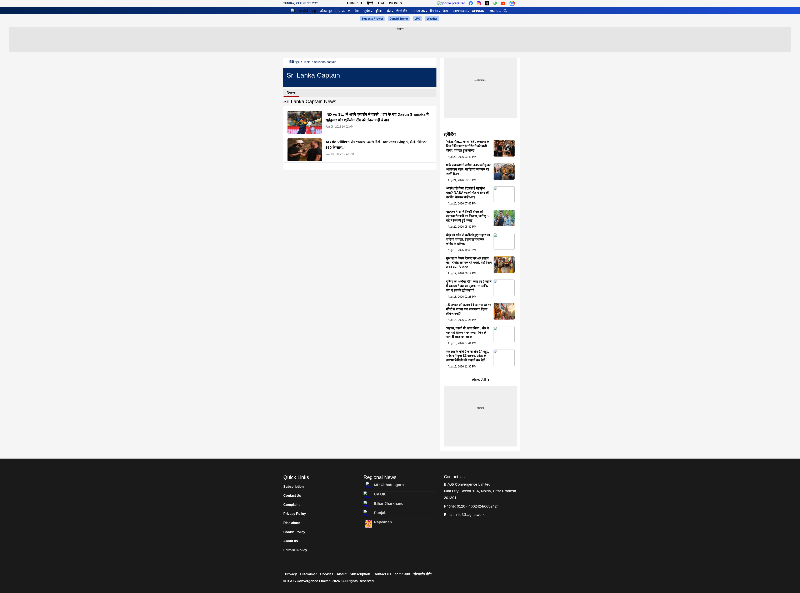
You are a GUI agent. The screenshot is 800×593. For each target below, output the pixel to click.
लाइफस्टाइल (459, 11)
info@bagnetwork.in (472, 515)
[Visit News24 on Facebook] (470, 3)
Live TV (344, 11)
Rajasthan (383, 522)
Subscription (293, 486)
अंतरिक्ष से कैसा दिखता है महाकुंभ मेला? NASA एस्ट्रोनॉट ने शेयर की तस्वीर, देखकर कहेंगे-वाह (467, 193)
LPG (417, 18)
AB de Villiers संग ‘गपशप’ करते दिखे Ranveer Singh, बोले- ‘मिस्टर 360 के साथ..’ (376, 145)
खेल (389, 11)
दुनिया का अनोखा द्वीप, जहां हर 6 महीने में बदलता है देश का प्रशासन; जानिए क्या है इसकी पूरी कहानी (468, 286)
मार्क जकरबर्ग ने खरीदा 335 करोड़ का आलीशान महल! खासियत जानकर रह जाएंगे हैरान (468, 169)
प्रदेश (367, 11)
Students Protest (372, 18)
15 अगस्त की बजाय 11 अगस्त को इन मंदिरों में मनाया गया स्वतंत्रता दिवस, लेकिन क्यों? (468, 309)
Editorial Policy (295, 550)
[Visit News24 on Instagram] (478, 3)
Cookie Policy (294, 532)
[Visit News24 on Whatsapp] (495, 3)
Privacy (291, 574)
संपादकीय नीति (422, 574)
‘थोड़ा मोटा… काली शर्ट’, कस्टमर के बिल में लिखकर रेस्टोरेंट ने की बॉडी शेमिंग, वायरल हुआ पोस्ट (467, 146)
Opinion (478, 11)
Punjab (380, 513)
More (494, 11)
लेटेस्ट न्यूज (326, 11)
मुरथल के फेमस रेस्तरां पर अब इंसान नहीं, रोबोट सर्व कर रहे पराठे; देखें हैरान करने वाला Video (469, 263)
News (291, 92)
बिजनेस (434, 11)
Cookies (326, 574)
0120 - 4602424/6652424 (478, 506)
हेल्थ (445, 11)
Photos (418, 11)
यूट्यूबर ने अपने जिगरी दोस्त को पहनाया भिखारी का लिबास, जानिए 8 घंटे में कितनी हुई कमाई (467, 216)
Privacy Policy (294, 513)
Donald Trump (399, 18)
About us (290, 541)
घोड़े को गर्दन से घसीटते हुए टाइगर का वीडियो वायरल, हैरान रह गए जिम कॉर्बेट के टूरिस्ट (468, 239)
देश (357, 11)
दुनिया (378, 11)
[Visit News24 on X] (487, 3)
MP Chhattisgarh (389, 485)
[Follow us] (512, 3)
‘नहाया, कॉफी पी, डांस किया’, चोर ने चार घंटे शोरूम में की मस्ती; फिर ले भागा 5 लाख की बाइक (467, 332)
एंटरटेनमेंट (401, 11)
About (341, 574)
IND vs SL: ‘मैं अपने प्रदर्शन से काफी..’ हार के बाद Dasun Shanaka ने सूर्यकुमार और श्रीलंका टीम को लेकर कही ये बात (377, 117)
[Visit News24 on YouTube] (503, 3)
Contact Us (292, 495)
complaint (402, 574)
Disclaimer (291, 523)
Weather (432, 18)
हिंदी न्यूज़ (294, 62)
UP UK (380, 494)
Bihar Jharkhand (389, 503)
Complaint (291, 504)
